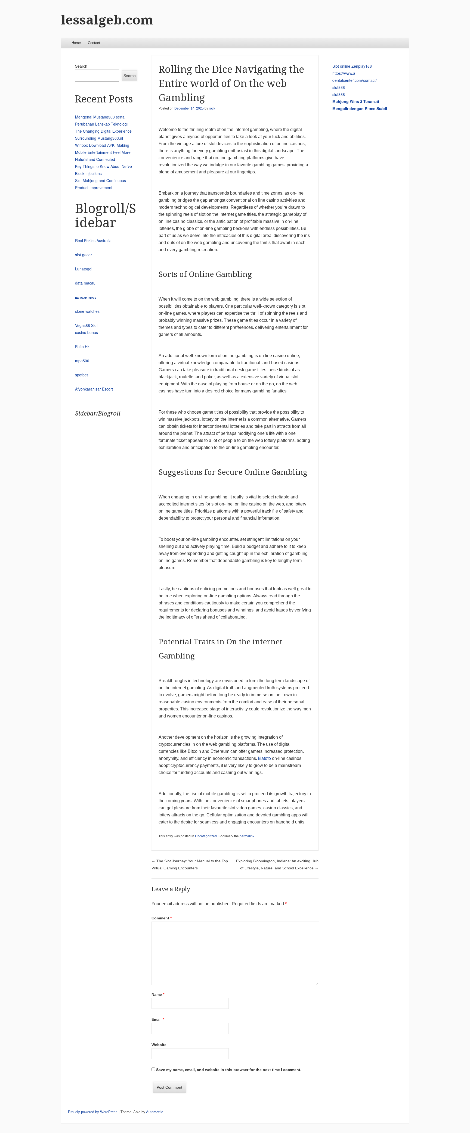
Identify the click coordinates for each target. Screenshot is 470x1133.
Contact (94, 43)
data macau (85, 283)
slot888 (338, 87)
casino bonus (86, 332)
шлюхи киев (85, 297)
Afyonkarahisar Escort (94, 389)
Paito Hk (82, 346)
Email (157, 1019)
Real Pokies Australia (93, 240)
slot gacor (83, 254)
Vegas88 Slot (86, 325)
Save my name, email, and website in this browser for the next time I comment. (228, 1070)
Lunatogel (83, 268)
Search (81, 66)
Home (76, 43)
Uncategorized (206, 836)
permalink (247, 836)
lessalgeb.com (107, 20)
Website (158, 1045)
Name (157, 994)
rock (212, 108)
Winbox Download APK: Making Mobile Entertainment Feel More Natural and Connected (103, 152)
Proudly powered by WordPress (93, 1112)
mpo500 (82, 360)
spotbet (81, 374)
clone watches (87, 311)
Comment (161, 918)
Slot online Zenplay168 (352, 66)
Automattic (154, 1112)
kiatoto (264, 758)
